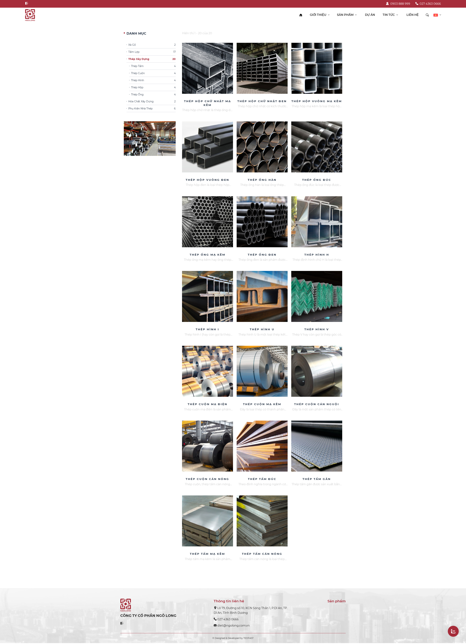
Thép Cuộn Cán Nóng (207, 479)
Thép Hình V (316, 329)
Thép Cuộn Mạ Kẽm (262, 404)
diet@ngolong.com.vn (233, 625)
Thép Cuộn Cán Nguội (316, 404)
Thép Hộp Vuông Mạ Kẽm (316, 101)
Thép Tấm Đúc (262, 479)
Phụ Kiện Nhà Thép (152, 108)
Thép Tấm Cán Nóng (262, 554)
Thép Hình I (207, 329)
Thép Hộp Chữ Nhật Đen (262, 101)
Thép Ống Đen (262, 254)
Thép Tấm (153, 66)
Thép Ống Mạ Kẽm (207, 254)
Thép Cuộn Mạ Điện (207, 404)
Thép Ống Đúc (316, 180)
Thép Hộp (153, 87)
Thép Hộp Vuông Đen (207, 180)
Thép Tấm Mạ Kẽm (207, 554)
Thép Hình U (262, 329)
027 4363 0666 (430, 3)
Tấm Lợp (152, 52)
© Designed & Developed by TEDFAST (233, 638)
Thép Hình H (316, 254)
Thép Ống (153, 94)
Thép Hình (153, 80)
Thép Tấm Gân (317, 479)
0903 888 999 (400, 3)
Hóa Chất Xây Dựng (152, 101)
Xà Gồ (152, 45)
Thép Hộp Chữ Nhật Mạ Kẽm (207, 103)
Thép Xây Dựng (152, 59)
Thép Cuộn (153, 73)
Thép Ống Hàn (262, 180)
